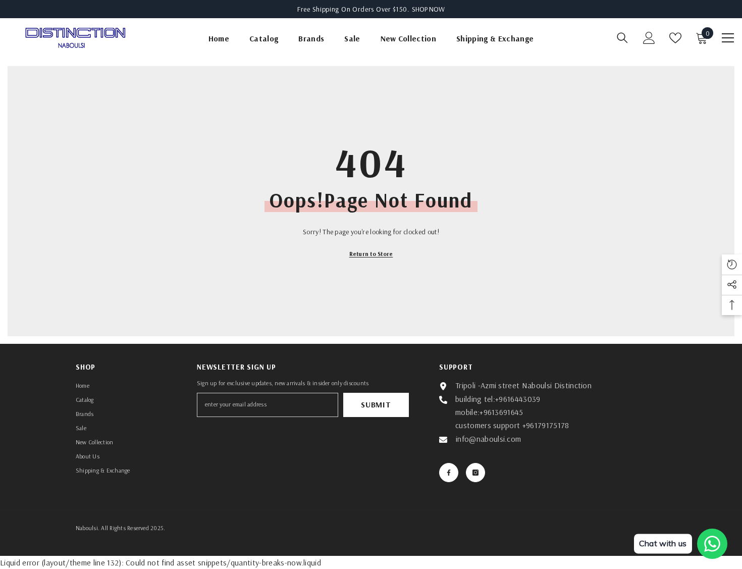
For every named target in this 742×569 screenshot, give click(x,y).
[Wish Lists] (675, 38)
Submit (376, 404)
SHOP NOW (428, 9)
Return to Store (371, 253)
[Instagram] (475, 472)
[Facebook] (448, 472)
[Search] (622, 37)
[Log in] (649, 38)
